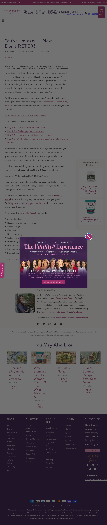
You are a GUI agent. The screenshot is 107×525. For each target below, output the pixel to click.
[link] (53, 262)
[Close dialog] (89, 236)
